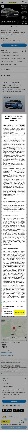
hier (13, 166)
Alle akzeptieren (19, 312)
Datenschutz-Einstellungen (8, 312)
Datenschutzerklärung (8, 306)
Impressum (20, 306)
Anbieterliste (6, 308)
